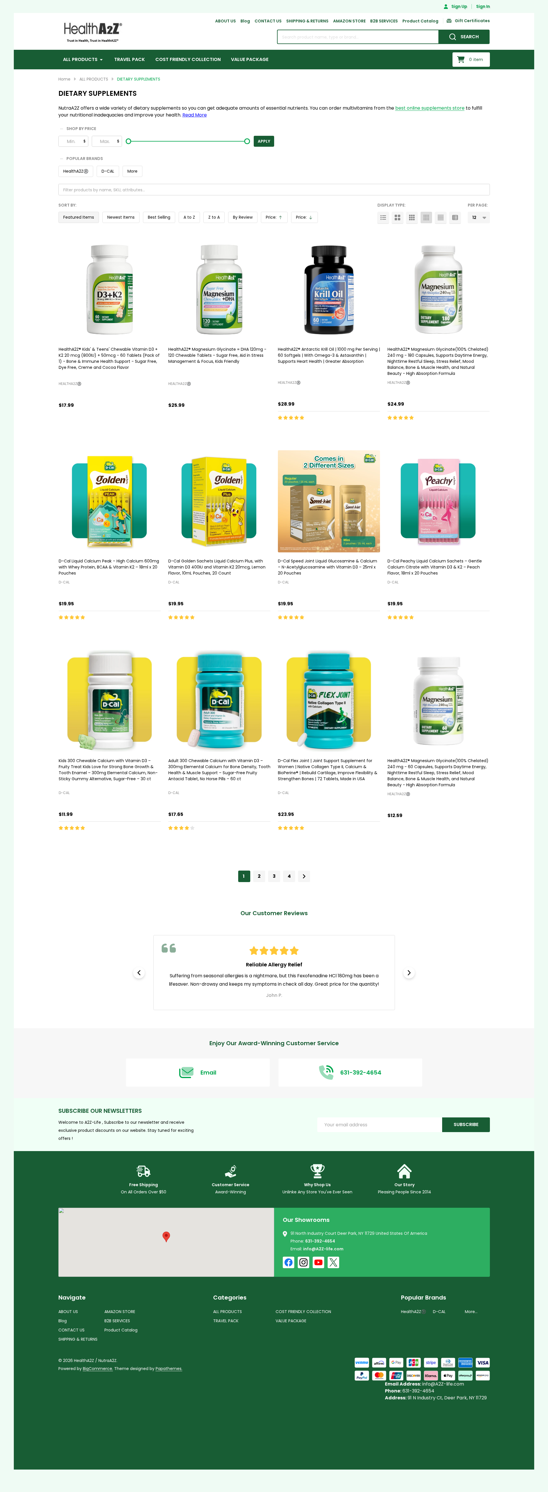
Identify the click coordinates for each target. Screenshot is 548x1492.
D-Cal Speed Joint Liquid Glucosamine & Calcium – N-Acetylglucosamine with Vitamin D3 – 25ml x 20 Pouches (327, 567)
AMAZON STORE (349, 21)
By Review (243, 217)
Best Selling (159, 217)
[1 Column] (383, 217)
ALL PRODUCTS (80, 59)
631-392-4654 (320, 1241)
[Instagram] (303, 1262)
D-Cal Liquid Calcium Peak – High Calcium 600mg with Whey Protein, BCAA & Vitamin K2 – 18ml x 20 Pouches (109, 567)
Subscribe (466, 1124)
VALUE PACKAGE (249, 59)
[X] (333, 1262)
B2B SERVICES (384, 21)
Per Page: (478, 205)
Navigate (72, 1297)
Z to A (214, 217)
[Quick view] (64, 430)
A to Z (189, 217)
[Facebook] (288, 1262)
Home (64, 79)
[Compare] (77, 430)
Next (409, 972)
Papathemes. (169, 1368)
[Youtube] (318, 1262)
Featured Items (78, 217)
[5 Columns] (440, 217)
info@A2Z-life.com (323, 1249)
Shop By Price (81, 128)
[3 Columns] (412, 217)
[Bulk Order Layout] (455, 217)
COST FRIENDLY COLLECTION (188, 59)
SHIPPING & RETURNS (307, 21)
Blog (245, 21)
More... (471, 1311)
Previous (139, 972)
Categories (230, 1297)
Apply (264, 141)
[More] (101, 59)
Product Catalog (420, 21)
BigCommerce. (98, 1368)
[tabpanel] (274, 972)
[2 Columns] (397, 217)
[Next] (304, 876)
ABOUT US (225, 21)
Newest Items (121, 217)
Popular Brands (84, 158)
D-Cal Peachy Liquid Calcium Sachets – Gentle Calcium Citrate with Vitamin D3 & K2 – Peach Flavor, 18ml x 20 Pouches (434, 567)
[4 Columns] (426, 217)
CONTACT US (268, 21)
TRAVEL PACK (129, 59)
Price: (276, 218)
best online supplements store (430, 108)
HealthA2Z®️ (75, 171)
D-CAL (108, 171)
